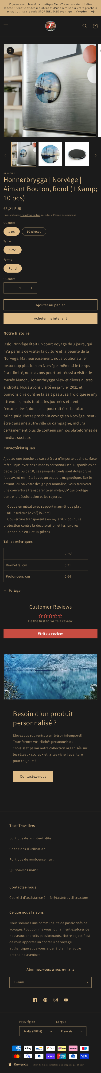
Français (66, 1031)
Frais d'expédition (30, 214)
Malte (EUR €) (33, 1031)
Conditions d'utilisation (27, 849)
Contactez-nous (33, 776)
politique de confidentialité (30, 838)
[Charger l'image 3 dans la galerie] (77, 154)
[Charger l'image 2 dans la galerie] (50, 154)
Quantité (9, 279)
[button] (6, 26)
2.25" (12, 250)
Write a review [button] (50, 633)
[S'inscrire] (86, 982)
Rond (12, 268)
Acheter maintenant (50, 318)
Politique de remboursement (31, 859)
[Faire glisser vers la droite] (96, 155)
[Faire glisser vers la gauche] (5, 155)
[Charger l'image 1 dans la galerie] (24, 154)
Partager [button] (15, 590)
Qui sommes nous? (23, 870)
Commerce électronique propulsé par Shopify (62, 1064)
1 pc (11, 231)
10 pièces (34, 231)
